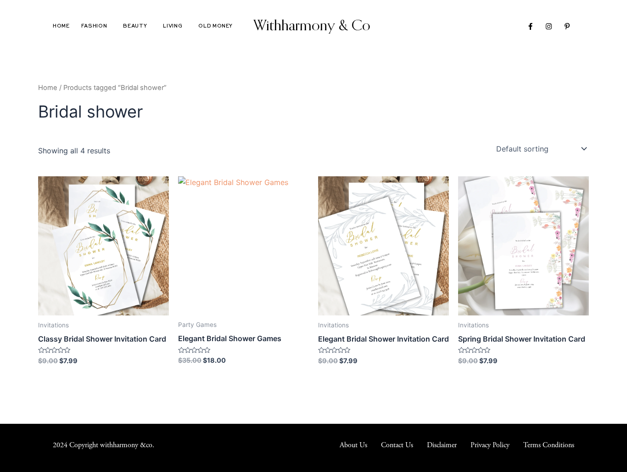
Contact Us (397, 445)
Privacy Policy (489, 445)
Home (61, 26)
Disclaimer (442, 445)
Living (172, 26)
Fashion (94, 26)
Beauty (135, 26)
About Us (353, 445)
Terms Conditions (548, 445)
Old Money (215, 26)
